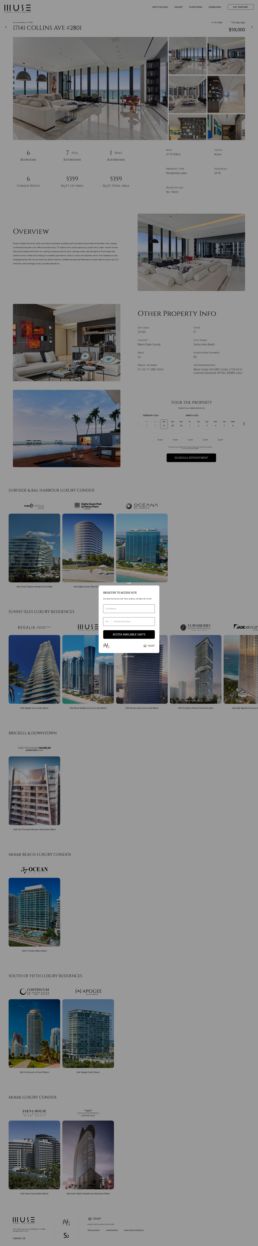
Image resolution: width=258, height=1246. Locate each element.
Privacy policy (129, 656)
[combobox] (107, 621)
